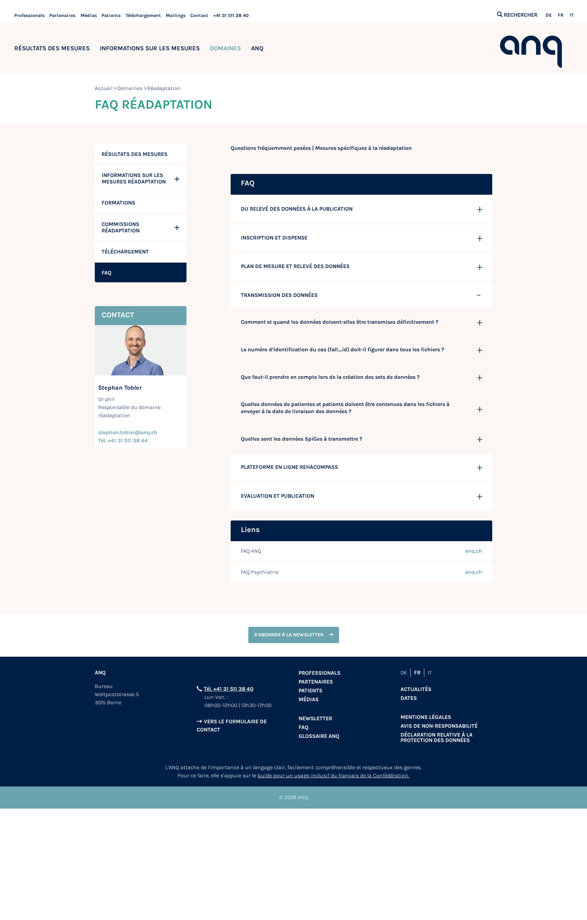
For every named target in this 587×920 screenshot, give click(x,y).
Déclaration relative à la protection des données (437, 737)
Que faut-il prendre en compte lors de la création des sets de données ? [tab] (330, 377)
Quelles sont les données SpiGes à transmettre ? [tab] (301, 439)
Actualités (416, 689)
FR (561, 15)
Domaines (129, 88)
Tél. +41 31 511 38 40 (228, 689)
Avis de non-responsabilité (439, 726)
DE (549, 15)
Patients (111, 15)
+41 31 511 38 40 (231, 15)
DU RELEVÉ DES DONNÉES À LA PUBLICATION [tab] (297, 209)
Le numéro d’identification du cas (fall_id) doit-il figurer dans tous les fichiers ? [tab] (342, 349)
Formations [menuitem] (118, 202)
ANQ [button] (257, 48)
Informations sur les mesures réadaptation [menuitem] (134, 178)
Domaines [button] (225, 48)
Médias (89, 15)
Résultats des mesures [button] (52, 48)
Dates (409, 698)
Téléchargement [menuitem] (125, 251)
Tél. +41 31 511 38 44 (123, 440)
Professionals (29, 15)
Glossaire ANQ (319, 736)
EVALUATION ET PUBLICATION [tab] (277, 496)
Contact (199, 15)
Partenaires (62, 15)
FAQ (303, 727)
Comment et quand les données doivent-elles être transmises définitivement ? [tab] (339, 322)
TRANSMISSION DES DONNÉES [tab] (279, 295)
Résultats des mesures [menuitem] (134, 154)
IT (571, 15)
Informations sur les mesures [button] (150, 48)
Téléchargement (143, 15)
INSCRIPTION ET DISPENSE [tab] (274, 237)
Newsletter (315, 718)
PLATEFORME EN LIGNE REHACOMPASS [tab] (289, 467)
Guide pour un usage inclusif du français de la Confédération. (333, 775)
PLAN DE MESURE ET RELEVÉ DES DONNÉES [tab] (295, 266)
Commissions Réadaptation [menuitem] (121, 227)
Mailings (175, 15)
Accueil (103, 88)
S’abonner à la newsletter (288, 635)
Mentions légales (426, 717)
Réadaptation (164, 88)
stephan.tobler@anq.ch (127, 432)
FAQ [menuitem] (106, 272)
